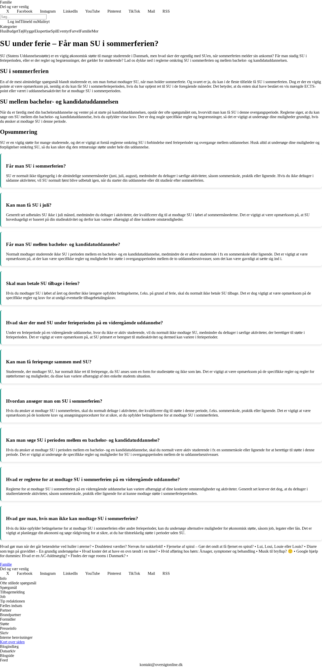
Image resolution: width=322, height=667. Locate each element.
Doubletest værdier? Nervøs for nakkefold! (129, 546)
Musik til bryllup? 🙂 (276, 551)
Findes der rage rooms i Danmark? (98, 556)
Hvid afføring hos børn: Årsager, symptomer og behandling (208, 551)
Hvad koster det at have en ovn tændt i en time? (119, 551)
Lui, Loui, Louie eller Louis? (280, 546)
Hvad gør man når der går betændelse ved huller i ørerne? (45, 546)
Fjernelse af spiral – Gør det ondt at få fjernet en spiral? (210, 546)
